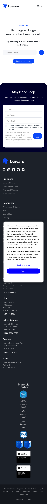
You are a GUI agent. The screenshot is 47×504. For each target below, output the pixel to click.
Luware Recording (10, 186)
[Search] (41, 52)
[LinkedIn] (8, 169)
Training (6, 217)
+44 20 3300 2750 (10, 333)
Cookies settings (23, 265)
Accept (23, 271)
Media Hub (7, 214)
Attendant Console (10, 190)
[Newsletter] (23, 169)
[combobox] (20, 52)
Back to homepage (23, 61)
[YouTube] (4, 169)
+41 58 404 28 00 (10, 292)
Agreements (24, 494)
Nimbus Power (9, 193)
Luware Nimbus (9, 183)
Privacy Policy (23, 137)
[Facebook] (13, 169)
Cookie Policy (9, 140)
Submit (37, 136)
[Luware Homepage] (11, 6)
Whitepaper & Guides (11, 207)
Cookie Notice (31, 489)
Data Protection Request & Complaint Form (27, 491)
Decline (23, 277)
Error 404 (23, 25)
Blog (4, 210)
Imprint (20, 489)
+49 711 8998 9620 (10, 352)
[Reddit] (18, 169)
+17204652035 (9, 314)
